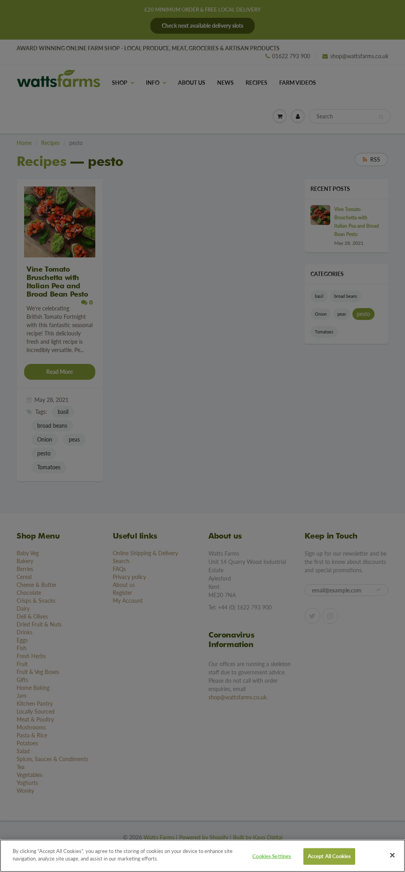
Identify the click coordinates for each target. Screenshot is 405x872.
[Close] (392, 855)
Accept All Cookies (329, 856)
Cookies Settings (271, 856)
